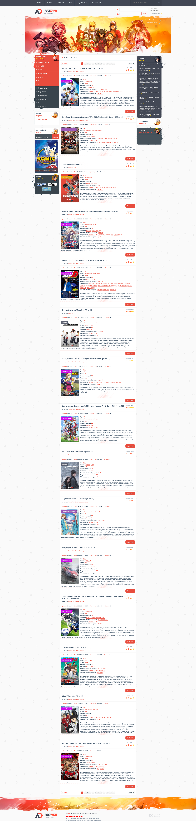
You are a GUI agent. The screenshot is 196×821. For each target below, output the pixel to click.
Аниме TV (71, 71)
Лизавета (113, 187)
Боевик (86, 130)
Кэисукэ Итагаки (102, 138)
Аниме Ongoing (79, 71)
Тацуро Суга (101, 380)
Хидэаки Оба (90, 87)
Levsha (108, 187)
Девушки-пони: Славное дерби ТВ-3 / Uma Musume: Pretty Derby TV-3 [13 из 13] (93, 406)
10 (107, 63)
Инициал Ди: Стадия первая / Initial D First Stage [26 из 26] (84, 260)
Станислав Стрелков (94, 283)
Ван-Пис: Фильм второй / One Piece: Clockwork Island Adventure (149, 88)
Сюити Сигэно (102, 281)
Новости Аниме (42, 99)
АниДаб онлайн (42, 95)
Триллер (99, 130)
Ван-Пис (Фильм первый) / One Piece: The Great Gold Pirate (149, 74)
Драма (90, 130)
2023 (84, 417)
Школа (101, 512)
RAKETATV (99, 93)
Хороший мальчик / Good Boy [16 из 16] (77, 310)
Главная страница (43, 62)
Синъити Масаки (91, 279)
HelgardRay (117, 91)
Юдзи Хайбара (90, 617)
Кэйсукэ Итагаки (102, 764)
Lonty (107, 91)
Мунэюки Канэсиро (103, 619)
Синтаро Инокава (100, 617)
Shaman (111, 91)
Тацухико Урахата (112, 138)
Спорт (90, 81)
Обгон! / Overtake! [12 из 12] (72, 696)
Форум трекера (42, 92)
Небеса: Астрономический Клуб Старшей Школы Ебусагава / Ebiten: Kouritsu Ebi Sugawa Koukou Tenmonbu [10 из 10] (149, 109)
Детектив (87, 323)
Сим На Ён (89, 329)
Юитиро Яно (90, 518)
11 (113, 63)
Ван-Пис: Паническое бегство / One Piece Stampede (149, 69)
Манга (40, 81)
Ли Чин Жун (89, 471)
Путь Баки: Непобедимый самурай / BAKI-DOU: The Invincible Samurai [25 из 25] (92, 117)
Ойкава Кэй (89, 425)
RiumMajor (104, 142)
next (161, 64)
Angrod (116, 142)
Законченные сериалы (81, 120)
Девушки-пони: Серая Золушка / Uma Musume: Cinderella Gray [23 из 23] (90, 211)
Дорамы (40, 77)
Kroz (98, 524)
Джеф (107, 717)
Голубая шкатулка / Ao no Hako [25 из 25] (78, 499)
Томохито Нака (90, 567)
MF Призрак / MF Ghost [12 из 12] (74, 647)
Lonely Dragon (118, 235)
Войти (144, 13)
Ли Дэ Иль (100, 331)
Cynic (105, 766)
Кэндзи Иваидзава (91, 183)
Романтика (87, 464)
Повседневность (89, 419)
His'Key (102, 768)
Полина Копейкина (122, 285)
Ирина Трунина (91, 287)
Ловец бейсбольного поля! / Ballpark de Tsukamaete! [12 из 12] (86, 359)
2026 (84, 79)
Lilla (122, 91)
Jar (110, 717)
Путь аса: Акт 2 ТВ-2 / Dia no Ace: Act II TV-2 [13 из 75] (83, 68)
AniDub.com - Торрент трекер (46, 11)
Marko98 (101, 382)
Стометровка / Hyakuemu (71, 164)
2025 (84, 175)
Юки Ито (88, 230)
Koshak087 (100, 289)
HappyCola (118, 382)
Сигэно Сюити (102, 668)
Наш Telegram (42, 106)
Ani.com (69, 813)
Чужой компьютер (155, 13)
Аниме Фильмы (72, 167)
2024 (84, 510)
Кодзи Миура (101, 520)
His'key (98, 142)
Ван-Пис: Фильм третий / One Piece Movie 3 (149, 97)
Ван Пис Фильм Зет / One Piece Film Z (149, 93)
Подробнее (130, 111)
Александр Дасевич (91, 285)
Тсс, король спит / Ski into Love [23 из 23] (77, 452)
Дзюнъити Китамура (92, 378)
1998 (84, 271)
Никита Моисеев (118, 283)
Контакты (48, 802)
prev (161, 67)
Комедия (92, 323)
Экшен (98, 273)
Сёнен (86, 81)
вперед (131, 63)
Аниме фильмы (42, 73)
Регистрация (153, 8)
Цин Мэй (100, 473)
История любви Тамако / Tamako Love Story (149, 102)
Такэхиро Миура (96, 230)
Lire (98, 335)
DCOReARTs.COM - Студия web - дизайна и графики (154, 815)
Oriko (112, 235)
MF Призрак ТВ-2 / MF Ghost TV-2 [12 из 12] (78, 548)
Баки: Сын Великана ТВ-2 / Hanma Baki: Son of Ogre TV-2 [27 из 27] (87, 743)
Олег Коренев (102, 285)
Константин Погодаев (107, 283)
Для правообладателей (74, 816)
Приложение (90, 803)
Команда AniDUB (93, 91)
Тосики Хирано (90, 136)
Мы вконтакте (42, 103)
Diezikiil (69, 76)
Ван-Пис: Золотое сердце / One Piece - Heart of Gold (149, 64)
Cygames (100, 232)
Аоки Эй (88, 715)
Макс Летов (102, 91)
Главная (39, 805)
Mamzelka (107, 235)
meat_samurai (108, 382)
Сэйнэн (94, 224)
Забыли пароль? (154, 10)
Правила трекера (43, 88)
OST (39, 84)
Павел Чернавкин (111, 285)
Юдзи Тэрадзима (102, 89)
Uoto (99, 185)
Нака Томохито (90, 666)
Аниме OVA (41, 70)
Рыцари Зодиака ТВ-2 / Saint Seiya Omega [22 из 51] (149, 115)
